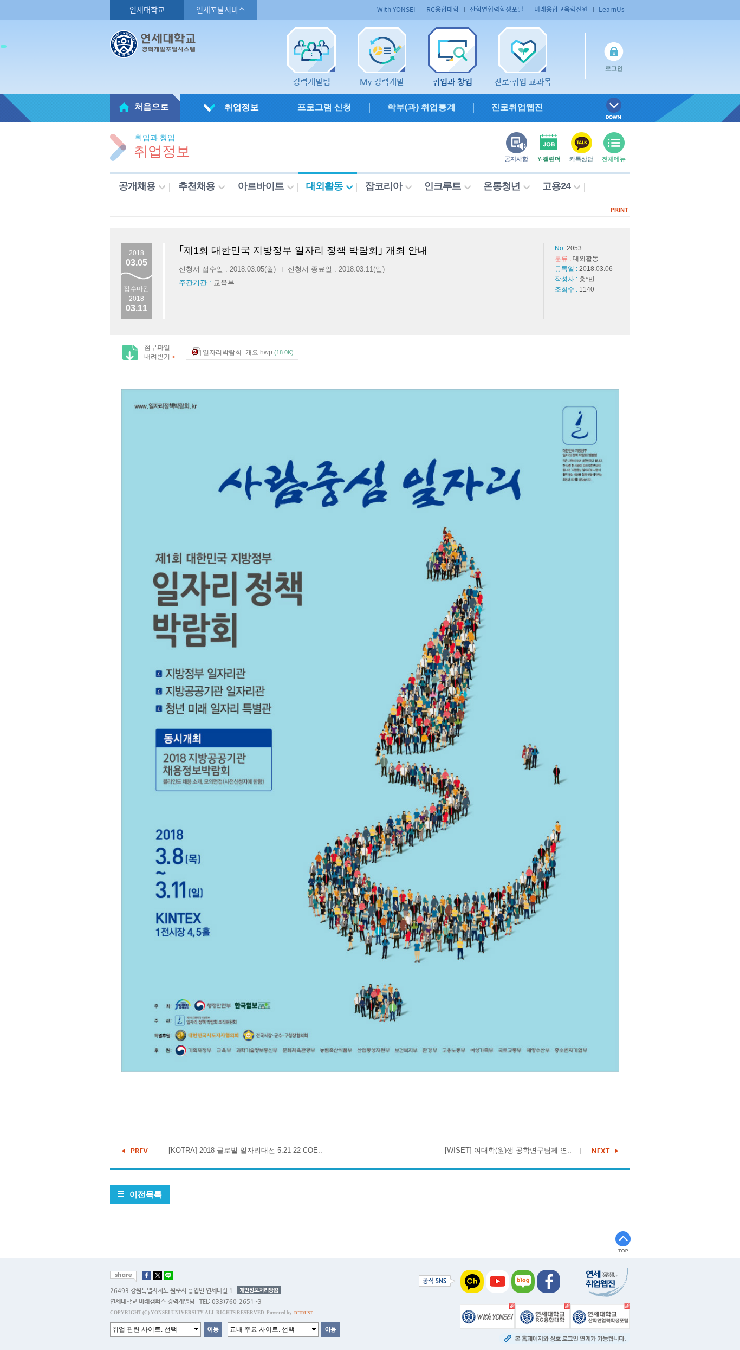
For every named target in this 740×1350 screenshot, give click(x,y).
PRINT (619, 209)
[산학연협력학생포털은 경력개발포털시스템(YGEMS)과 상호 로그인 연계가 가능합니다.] (600, 1315)
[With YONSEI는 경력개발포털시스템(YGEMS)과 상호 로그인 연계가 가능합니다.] (487, 1315)
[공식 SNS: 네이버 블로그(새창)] (523, 1280)
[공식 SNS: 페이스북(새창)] (548, 1280)
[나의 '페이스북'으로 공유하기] (146, 1275)
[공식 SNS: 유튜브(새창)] (497, 1280)
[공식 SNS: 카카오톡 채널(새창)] (472, 1280)
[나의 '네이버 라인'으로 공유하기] (168, 1275)
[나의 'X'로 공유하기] (157, 1275)
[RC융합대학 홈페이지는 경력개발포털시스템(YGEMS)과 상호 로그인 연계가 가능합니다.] (542, 1315)
